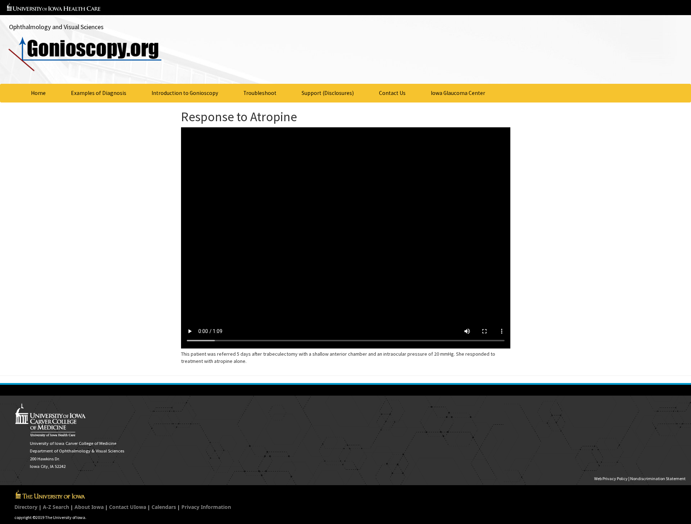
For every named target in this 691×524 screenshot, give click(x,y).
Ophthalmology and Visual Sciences (56, 27)
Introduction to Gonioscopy (185, 93)
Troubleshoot (259, 93)
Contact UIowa (127, 507)
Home (38, 93)
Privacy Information (206, 507)
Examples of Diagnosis (98, 93)
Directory (25, 507)
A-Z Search (56, 507)
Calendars (164, 507)
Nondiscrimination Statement (658, 478)
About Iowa (89, 507)
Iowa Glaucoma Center (458, 93)
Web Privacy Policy (611, 478)
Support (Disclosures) (328, 93)
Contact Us (392, 93)
